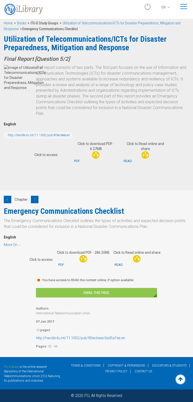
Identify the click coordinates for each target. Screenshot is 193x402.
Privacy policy (116, 371)
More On (10, 245)
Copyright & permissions (126, 365)
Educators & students (169, 365)
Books (21, 23)
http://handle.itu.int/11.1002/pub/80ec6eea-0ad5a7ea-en (80, 338)
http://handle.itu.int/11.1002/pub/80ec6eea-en (39, 135)
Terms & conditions (86, 365)
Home (8, 23)
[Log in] (147, 9)
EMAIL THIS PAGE (96, 292)
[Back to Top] (180, 379)
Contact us (143, 371)
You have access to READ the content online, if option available (87, 280)
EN (164, 7)
